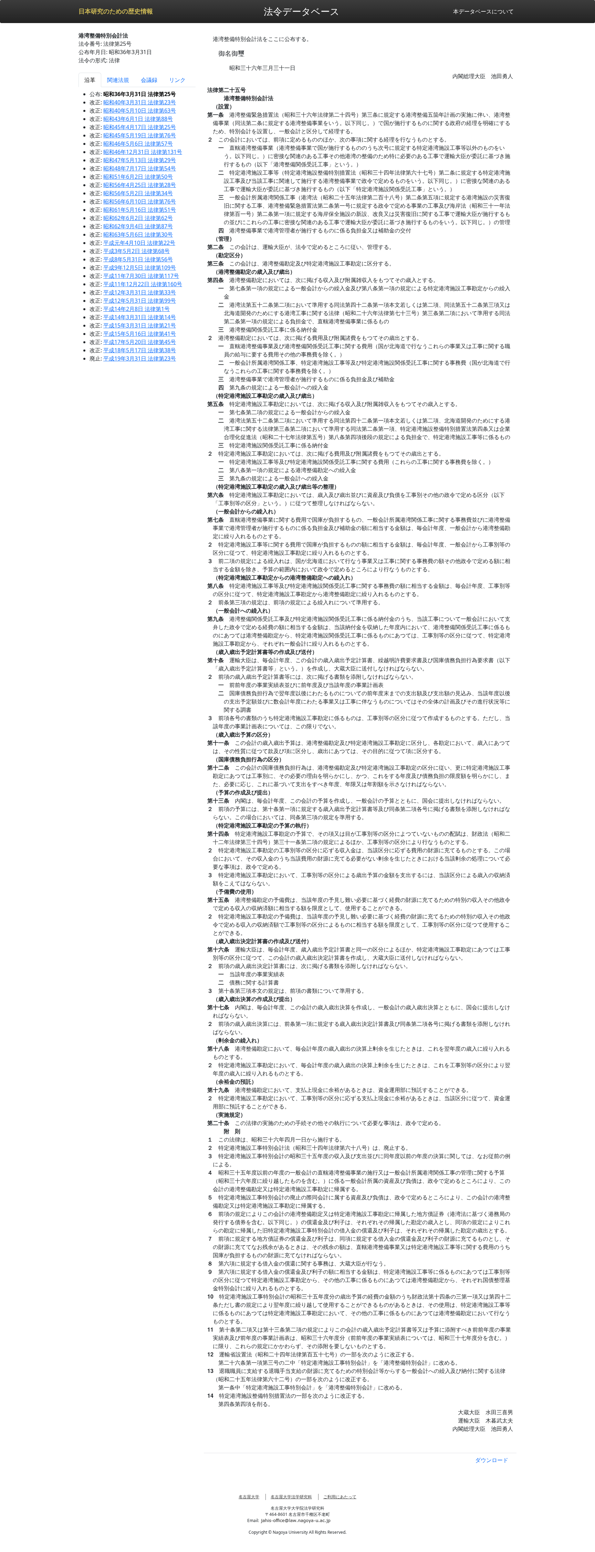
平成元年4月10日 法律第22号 (139, 243)
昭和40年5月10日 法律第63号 (139, 110)
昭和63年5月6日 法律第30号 (138, 234)
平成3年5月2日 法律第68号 (136, 251)
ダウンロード (491, 1460)
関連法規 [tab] (118, 80)
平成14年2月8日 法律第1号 (136, 309)
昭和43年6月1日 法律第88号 (138, 119)
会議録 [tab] (149, 80)
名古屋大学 (249, 1497)
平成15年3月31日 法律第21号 (139, 325)
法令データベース (302, 11)
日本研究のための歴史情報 (116, 11)
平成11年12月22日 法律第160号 (142, 284)
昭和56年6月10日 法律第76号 (139, 201)
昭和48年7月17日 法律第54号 (139, 168)
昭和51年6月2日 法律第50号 (138, 176)
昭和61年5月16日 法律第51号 (139, 209)
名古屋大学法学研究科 (291, 1497)
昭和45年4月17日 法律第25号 (139, 127)
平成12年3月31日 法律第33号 (139, 292)
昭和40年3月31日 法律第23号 (139, 102)
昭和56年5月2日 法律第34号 (138, 193)
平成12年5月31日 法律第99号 (139, 300)
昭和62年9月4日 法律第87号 (138, 226)
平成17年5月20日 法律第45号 (139, 342)
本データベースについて (483, 11)
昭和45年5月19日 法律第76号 (139, 135)
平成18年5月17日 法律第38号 (139, 350)
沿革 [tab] (89, 80)
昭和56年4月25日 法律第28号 (139, 185)
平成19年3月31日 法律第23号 (139, 358)
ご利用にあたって (339, 1497)
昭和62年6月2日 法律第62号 (138, 218)
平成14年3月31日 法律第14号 (139, 317)
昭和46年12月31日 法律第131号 (142, 152)
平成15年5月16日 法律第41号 (139, 333)
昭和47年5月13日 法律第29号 (139, 160)
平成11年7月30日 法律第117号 (141, 276)
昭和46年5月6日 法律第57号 (138, 143)
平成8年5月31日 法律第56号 (138, 259)
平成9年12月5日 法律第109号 (139, 267)
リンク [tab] (177, 80)
